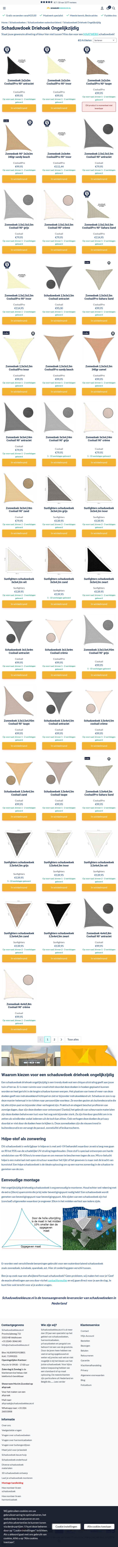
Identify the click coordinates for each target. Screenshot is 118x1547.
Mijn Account (87, 1335)
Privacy (84, 1370)
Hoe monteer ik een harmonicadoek (11, 1498)
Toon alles (73, 1039)
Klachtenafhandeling (91, 1365)
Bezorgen (85, 1345)
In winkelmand (19, 108)
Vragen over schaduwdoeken (16, 1435)
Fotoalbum (86, 1385)
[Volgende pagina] (61, 1039)
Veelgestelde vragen (12, 1430)
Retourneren (87, 1355)
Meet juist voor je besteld (14, 1449)
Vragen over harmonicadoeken (17, 1440)
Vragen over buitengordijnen (16, 1445)
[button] (4, 8)
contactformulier (57, 1280)
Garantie (85, 1360)
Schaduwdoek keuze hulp (14, 1454)
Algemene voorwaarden (92, 1375)
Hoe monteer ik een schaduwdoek (11, 1489)
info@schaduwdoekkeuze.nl (15, 1345)
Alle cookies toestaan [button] (99, 1526)
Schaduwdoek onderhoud (14, 1459)
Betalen (84, 1350)
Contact (85, 1330)
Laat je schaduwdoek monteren (17, 1477)
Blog (83, 1380)
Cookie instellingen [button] (66, 1526)
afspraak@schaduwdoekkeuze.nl (18, 1403)
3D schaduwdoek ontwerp (15, 1473)
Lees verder (59, 1381)
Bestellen (85, 1340)
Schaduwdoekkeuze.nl (13, 1329)
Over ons (6, 1425)
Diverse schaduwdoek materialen (12, 1466)
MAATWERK (90, 34)
